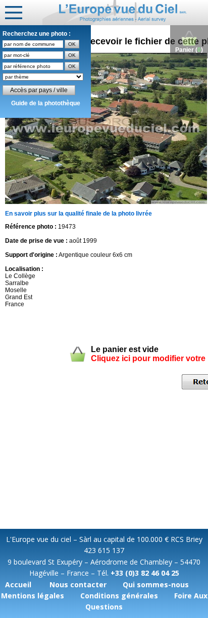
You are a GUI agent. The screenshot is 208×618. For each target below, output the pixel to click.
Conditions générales (119, 595)
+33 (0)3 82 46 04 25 (145, 573)
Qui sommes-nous (156, 584)
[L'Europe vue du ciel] (125, 12)
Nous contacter (78, 584)
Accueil (18, 584)
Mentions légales (32, 595)
